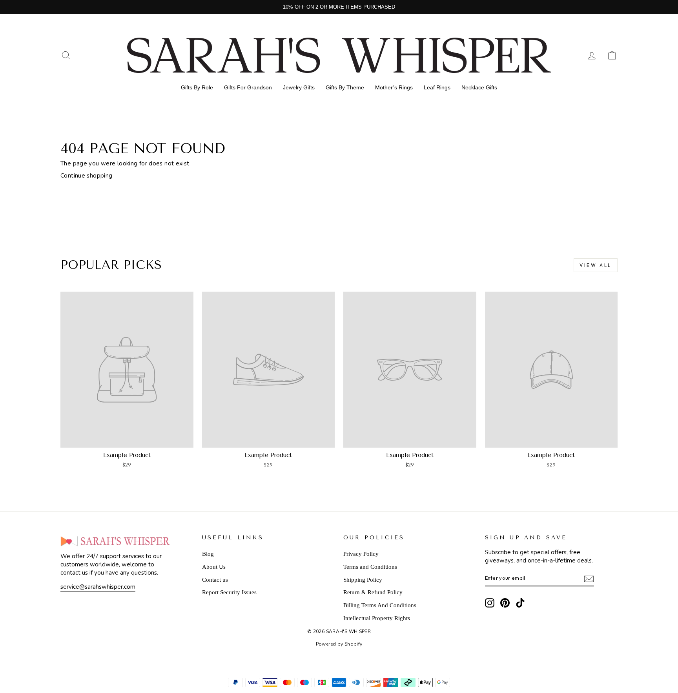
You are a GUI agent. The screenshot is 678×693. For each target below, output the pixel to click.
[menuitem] (197, 87)
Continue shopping (86, 176)
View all (596, 265)
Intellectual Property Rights (376, 618)
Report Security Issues (229, 592)
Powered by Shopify (339, 644)
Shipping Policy (362, 580)
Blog (208, 554)
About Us (214, 567)
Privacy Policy (361, 554)
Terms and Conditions (370, 567)
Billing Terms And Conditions (379, 605)
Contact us (215, 580)
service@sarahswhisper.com (97, 587)
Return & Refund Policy (373, 592)
